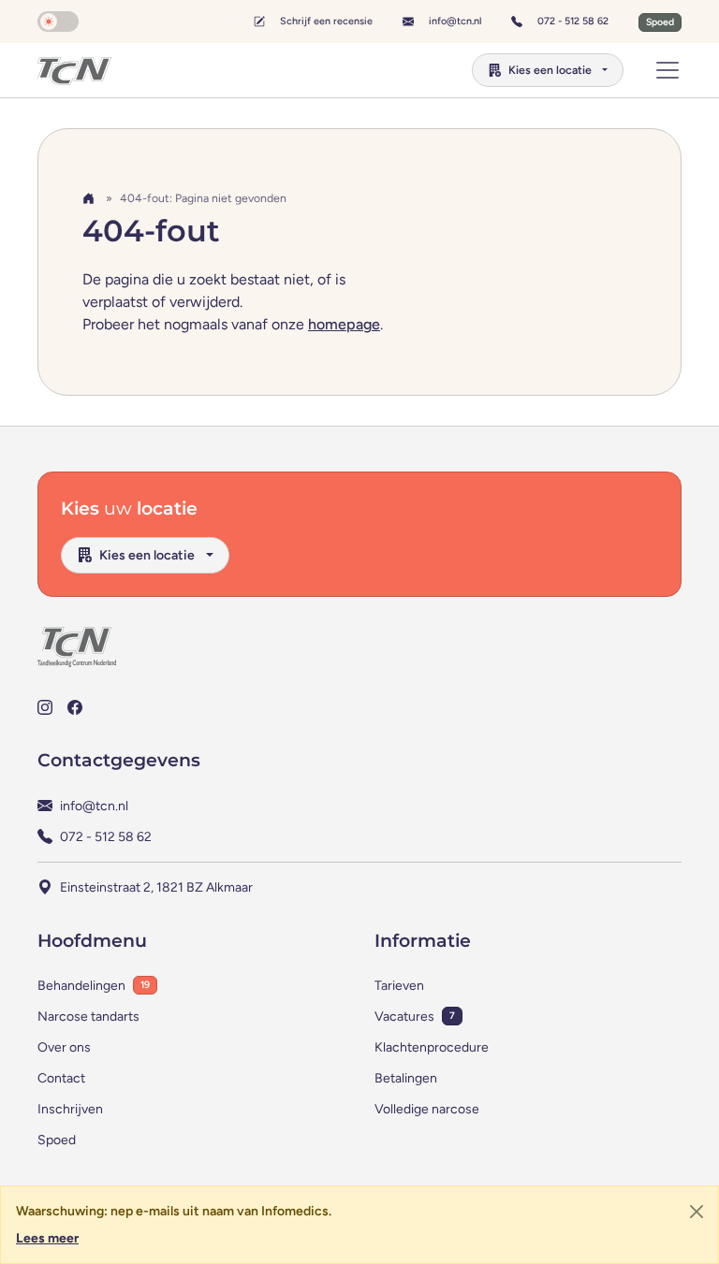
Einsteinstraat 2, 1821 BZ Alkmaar (156, 887)
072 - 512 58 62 (573, 20)
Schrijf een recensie (326, 21)
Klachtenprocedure (431, 1047)
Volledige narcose (426, 1109)
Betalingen (405, 1078)
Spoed (56, 1140)
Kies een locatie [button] (550, 70)
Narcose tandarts (88, 1016)
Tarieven (399, 986)
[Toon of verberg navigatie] (667, 70)
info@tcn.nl (455, 20)
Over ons (64, 1047)
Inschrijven (70, 1109)
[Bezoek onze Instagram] (44, 707)
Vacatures (404, 1016)
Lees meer (47, 1238)
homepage (344, 324)
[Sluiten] (696, 1211)
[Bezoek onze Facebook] (74, 707)
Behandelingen (81, 986)
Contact (61, 1078)
